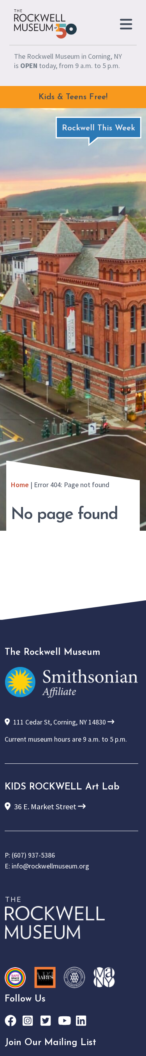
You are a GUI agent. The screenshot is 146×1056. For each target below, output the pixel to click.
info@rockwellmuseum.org (50, 866)
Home (20, 484)
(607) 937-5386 (33, 855)
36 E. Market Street (45, 806)
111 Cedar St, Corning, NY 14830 (59, 722)
